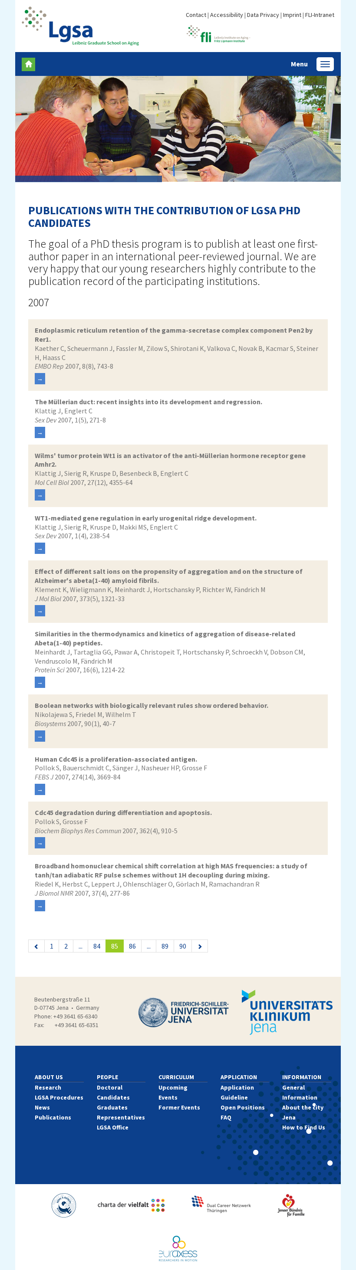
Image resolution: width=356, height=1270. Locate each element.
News (42, 1107)
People (107, 1077)
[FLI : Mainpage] (218, 33)
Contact (196, 15)
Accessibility (226, 15)
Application (239, 1077)
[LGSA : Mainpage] (80, 26)
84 (96, 946)
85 (117, 945)
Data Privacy (263, 15)
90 (182, 946)
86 (132, 946)
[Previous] (36, 946)
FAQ (226, 1117)
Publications (53, 1117)
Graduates (112, 1107)
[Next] (199, 946)
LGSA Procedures (59, 1097)
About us (49, 1077)
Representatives (121, 1117)
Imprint (292, 15)
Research (48, 1087)
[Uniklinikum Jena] (287, 1012)
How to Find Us (303, 1127)
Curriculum (176, 1077)
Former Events (179, 1107)
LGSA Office (113, 1127)
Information (301, 1077)
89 (165, 946)
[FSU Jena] (183, 1012)
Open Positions (243, 1107)
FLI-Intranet (319, 15)
